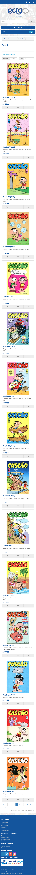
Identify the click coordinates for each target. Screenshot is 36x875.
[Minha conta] (30, 2)
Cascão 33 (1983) (9, 645)
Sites (2, 829)
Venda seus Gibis (5, 837)
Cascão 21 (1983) (9, 346)
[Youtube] (10, 854)
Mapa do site (4, 841)
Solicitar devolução (5, 839)
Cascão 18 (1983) (9, 197)
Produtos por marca (5, 846)
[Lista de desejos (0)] (33, 2)
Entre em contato (5, 835)
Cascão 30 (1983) (9, 595)
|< (3, 804)
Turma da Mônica (12, 39)
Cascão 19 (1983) (9, 246)
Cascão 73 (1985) (9, 791)
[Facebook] (3, 854)
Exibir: (21, 58)
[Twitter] (7, 854)
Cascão (22, 39)
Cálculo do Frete (5, 830)
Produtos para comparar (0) (9, 54)
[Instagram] (14, 854)
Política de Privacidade (16, 873)
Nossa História (4, 822)
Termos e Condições (6, 873)
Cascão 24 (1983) (9, 495)
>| (5, 807)
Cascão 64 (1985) (9, 695)
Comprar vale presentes (6, 847)
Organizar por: (6, 58)
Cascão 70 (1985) (9, 743)
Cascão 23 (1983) (9, 446)
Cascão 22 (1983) (9, 396)
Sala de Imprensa (5, 825)
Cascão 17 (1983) (9, 97)
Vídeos (2, 823)
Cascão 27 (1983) (9, 545)
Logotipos (3, 827)
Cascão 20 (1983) (9, 296)
